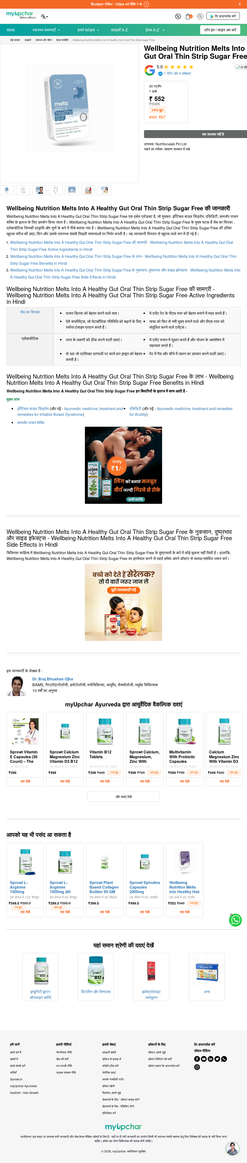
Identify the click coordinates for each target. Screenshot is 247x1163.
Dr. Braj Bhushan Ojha (52, 679)
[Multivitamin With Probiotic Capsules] (184, 730)
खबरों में (14, 1059)
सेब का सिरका (30, 312)
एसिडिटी (135, 408)
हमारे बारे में (15, 1052)
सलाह (11, 30)
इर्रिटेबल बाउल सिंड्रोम (33, 408)
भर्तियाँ (13, 1072)
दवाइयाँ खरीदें (109, 1052)
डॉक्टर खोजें (108, 1086)
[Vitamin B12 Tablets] (105, 730)
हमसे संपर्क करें (17, 1065)
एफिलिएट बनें (109, 1113)
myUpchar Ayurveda (23, 1086)
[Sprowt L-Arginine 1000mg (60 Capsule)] (65, 861)
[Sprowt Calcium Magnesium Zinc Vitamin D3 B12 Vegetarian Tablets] (65, 730)
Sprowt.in (16, 1079)
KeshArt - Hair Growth (24, 1092)
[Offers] (178, 16)
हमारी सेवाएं (109, 1044)
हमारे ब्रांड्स (86, 30)
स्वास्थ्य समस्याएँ (44, 30)
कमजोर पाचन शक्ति (30, 422)
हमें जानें (15, 1044)
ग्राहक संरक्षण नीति (66, 1072)
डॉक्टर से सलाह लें (111, 1059)
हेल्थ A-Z (153, 30)
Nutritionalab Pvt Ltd (171, 143)
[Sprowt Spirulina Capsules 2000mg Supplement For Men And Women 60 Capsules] (144, 861)
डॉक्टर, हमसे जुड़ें (156, 1052)
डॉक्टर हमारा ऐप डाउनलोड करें (163, 1065)
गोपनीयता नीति (64, 1052)
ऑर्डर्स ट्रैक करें (110, 1065)
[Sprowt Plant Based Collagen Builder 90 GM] (105, 861)
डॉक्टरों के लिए (156, 1044)
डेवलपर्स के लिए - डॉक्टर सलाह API (120, 1099)
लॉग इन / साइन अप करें (220, 30)
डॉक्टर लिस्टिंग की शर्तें (160, 1059)
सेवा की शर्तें (62, 1059)
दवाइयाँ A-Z (119, 30)
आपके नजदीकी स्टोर (113, 1079)
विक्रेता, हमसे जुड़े (111, 1092)
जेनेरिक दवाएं (109, 1072)
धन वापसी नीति (64, 1065)
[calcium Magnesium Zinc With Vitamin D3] (224, 730)
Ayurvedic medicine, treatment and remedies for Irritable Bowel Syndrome (70, 411)
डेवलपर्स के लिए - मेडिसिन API (118, 1106)
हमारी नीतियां (63, 1044)
